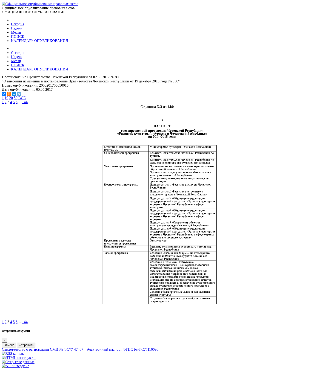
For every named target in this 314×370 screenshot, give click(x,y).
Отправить (26, 345)
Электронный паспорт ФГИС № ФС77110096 (122, 349)
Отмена (9, 345)
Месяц (16, 32)
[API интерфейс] (15, 366)
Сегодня (17, 24)
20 (11, 98)
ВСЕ (22, 98)
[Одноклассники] (9, 94)
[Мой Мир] (14, 94)
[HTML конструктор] (19, 358)
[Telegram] (19, 94)
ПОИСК (17, 36)
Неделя (16, 28)
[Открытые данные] (18, 362)
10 (6, 98)
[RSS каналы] (13, 353)
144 (25, 102)
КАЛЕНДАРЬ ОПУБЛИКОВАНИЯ (39, 41)
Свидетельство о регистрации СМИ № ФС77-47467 (42, 349)
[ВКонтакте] (4, 94)
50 (15, 98)
